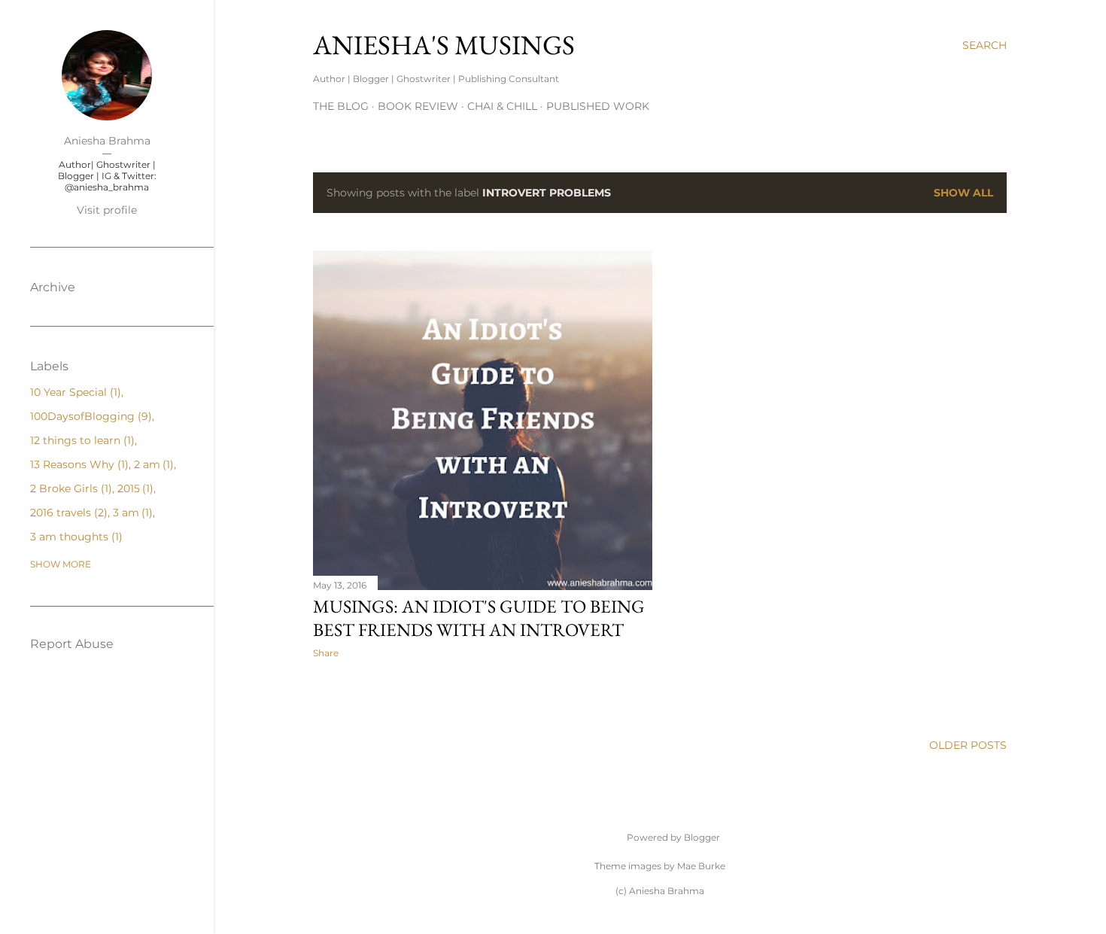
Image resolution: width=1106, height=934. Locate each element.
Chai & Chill (502, 106)
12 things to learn (80, 440)
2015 (133, 488)
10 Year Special (73, 392)
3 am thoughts (74, 536)
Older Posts (968, 745)
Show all (963, 192)
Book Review (418, 106)
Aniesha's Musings (444, 44)
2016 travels (67, 512)
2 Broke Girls (69, 488)
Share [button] (326, 653)
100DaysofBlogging (89, 416)
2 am (152, 464)
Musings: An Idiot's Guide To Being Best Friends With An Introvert (479, 618)
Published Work (597, 106)
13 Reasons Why (77, 464)
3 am (131, 512)
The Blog (341, 106)
